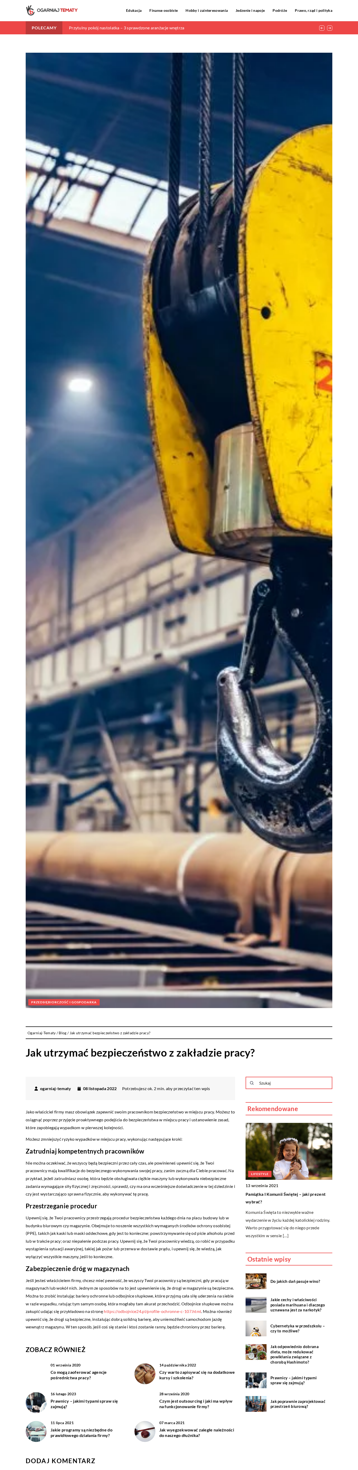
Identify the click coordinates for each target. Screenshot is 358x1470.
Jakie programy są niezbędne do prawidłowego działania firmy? (81, 1432)
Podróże (280, 10)
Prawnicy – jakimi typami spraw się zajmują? (84, 1403)
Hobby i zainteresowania (207, 10)
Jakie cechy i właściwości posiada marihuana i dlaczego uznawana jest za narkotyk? (297, 1304)
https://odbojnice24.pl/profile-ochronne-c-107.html (152, 1311)
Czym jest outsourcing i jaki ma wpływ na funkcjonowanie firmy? (196, 1403)
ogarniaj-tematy (55, 1088)
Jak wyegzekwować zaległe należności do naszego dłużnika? (196, 1432)
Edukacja (134, 10)
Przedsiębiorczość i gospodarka (64, 1002)
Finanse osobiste (163, 10)
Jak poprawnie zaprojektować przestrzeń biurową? (297, 1404)
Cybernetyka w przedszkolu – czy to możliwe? (297, 1328)
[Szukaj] (252, 1083)
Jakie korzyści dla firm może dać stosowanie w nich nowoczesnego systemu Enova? (146, 27)
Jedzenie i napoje (250, 10)
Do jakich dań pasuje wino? (295, 1281)
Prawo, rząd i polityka (313, 10)
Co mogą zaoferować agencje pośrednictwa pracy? (79, 1375)
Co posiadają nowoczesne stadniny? (280, 1194)
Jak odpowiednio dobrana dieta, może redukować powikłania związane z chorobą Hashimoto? (294, 1354)
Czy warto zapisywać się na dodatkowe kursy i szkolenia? (197, 1375)
